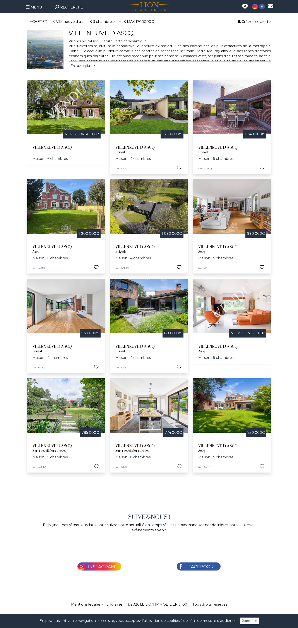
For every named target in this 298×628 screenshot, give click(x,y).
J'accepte (249, 621)
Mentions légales (86, 604)
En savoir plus (81, 66)
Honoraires (113, 604)
